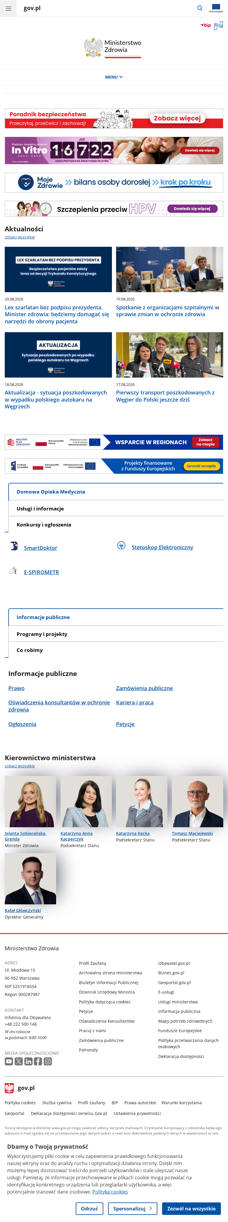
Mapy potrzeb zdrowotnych (185, 1021)
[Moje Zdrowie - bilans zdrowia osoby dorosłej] (114, 182)
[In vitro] (114, 150)
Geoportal (14, 1113)
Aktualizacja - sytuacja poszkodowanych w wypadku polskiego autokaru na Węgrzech (56, 399)
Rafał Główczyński (23, 910)
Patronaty (88, 1050)
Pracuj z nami (92, 1030)
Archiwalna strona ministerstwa (110, 973)
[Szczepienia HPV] (114, 208)
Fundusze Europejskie (180, 1030)
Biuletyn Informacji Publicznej (108, 982)
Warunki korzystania (182, 1102)
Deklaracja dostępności (181, 1056)
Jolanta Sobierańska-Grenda (26, 836)
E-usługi (166, 992)
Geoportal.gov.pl (174, 982)
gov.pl (26, 1088)
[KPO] (114, 442)
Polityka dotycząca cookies (105, 1002)
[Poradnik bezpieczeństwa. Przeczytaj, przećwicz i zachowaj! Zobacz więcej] (114, 118)
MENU (111, 77)
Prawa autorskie (140, 1102)
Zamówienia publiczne (101, 1040)
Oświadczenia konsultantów (106, 1021)
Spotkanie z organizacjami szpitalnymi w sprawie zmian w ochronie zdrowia (167, 311)
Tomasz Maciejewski (192, 833)
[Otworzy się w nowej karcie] (9, 1061)
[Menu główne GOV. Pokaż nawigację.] (8, 8)
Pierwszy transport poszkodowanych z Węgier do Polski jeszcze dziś (165, 396)
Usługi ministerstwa (178, 1002)
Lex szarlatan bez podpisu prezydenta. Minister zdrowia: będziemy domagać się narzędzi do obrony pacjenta (57, 314)
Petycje (86, 1011)
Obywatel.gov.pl (174, 963)
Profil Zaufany (92, 963)
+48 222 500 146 (21, 1024)
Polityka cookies (20, 1102)
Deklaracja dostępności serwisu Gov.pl (69, 1113)
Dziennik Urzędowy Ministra (107, 992)
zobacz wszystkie (20, 237)
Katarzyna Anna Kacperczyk (77, 836)
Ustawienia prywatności (137, 1113)
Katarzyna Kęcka (133, 833)
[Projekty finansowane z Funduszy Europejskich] (114, 466)
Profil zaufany (91, 1102)
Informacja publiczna (179, 1011)
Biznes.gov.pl (171, 973)
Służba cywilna (57, 1102)
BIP (115, 1102)
